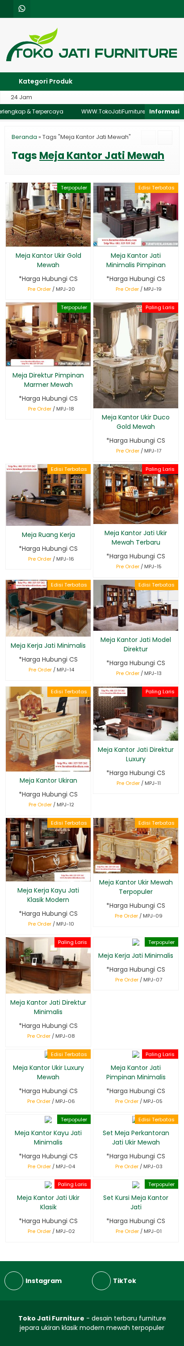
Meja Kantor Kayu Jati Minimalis (48, 1137)
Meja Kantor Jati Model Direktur (135, 644)
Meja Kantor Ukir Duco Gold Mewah (136, 422)
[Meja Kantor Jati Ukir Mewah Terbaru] (135, 493)
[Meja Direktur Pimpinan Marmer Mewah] (48, 333)
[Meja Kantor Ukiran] (48, 728)
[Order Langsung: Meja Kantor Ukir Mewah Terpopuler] (99, 865)
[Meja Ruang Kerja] (48, 494)
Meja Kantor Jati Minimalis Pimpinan (136, 260)
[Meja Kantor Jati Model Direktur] (135, 604)
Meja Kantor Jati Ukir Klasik (48, 1202)
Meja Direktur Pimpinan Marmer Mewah (48, 380)
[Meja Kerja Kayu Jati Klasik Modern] (48, 849)
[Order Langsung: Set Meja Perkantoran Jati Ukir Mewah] (99, 1115)
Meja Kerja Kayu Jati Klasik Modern (48, 895)
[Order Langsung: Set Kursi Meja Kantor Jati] (99, 1180)
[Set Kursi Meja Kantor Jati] (135, 1183)
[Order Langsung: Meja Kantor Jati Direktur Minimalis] (12, 985)
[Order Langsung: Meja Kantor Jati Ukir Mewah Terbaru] (99, 515)
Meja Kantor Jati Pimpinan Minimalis (136, 1072)
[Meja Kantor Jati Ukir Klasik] (48, 1183)
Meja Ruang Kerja (48, 534)
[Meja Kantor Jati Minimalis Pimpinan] (135, 214)
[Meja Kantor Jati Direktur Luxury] (135, 713)
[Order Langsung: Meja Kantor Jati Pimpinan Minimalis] (99, 1050)
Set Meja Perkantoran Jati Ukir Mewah (136, 1137)
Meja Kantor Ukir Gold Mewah (48, 260)
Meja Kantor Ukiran (48, 780)
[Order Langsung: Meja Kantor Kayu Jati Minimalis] (12, 1115)
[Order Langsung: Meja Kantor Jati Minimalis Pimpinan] (99, 238)
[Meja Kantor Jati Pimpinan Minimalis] (135, 1053)
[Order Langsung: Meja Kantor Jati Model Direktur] (99, 622)
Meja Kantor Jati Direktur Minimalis (48, 1007)
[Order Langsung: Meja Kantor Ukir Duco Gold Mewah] (99, 400)
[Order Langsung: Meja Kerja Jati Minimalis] (12, 628)
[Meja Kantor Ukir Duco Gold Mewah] (135, 354)
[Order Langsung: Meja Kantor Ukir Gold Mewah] (12, 238)
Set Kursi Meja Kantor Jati (135, 1202)
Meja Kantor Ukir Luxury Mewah (48, 1072)
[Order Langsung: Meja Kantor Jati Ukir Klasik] (12, 1180)
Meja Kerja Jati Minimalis (48, 645)
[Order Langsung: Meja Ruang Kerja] (12, 517)
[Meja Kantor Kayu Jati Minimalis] (48, 1119)
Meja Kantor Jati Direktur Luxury (136, 754)
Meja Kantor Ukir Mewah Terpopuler (136, 887)
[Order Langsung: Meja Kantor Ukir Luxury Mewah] (12, 1050)
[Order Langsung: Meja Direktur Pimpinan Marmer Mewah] (12, 358)
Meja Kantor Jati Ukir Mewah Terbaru (136, 537)
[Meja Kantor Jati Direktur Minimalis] (48, 964)
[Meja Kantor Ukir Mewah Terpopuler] (135, 845)
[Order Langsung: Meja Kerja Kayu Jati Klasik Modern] (12, 873)
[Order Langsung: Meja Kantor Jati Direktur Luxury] (99, 732)
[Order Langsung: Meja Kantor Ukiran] (12, 763)
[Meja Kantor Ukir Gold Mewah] (48, 214)
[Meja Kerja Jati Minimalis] (48, 607)
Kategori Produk (44, 81)
